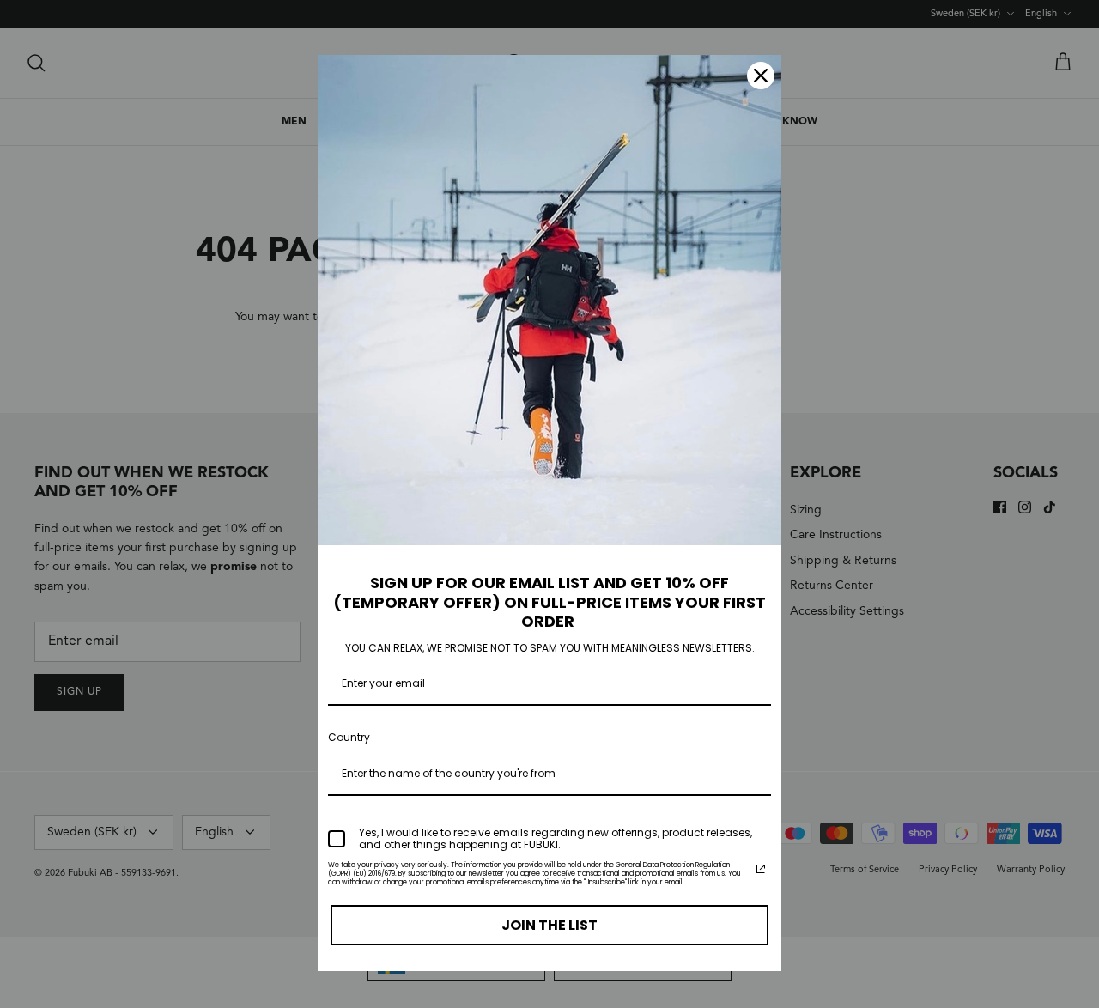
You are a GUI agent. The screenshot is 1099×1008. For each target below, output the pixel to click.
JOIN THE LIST (549, 925)
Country (349, 737)
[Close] (760, 75)
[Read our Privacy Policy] (760, 869)
